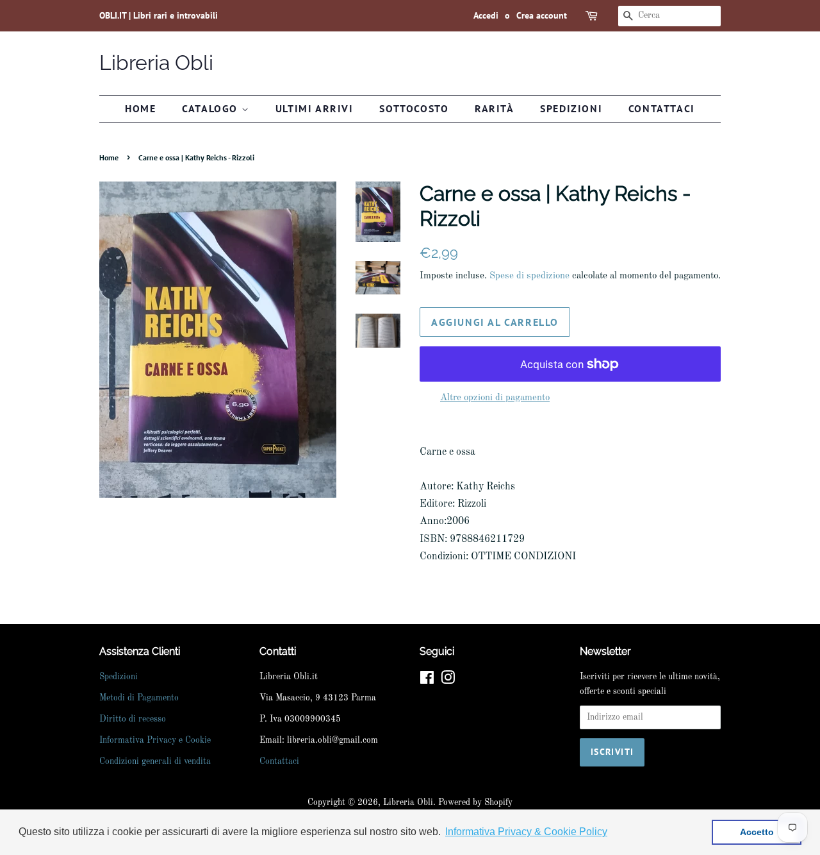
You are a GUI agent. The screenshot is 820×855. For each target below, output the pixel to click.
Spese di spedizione (529, 276)
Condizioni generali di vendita (155, 762)
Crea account (541, 15)
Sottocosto (413, 108)
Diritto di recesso (132, 719)
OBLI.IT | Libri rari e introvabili (158, 15)
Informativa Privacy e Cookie (155, 740)
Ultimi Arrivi (314, 108)
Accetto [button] (757, 832)
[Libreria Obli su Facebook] (427, 681)
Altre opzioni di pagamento (495, 398)
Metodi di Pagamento (139, 698)
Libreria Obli (156, 62)
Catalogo (211, 108)
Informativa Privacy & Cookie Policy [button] (526, 831)
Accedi (485, 15)
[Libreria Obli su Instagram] (448, 681)
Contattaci (661, 108)
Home (140, 108)
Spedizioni (571, 108)
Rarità (494, 108)
